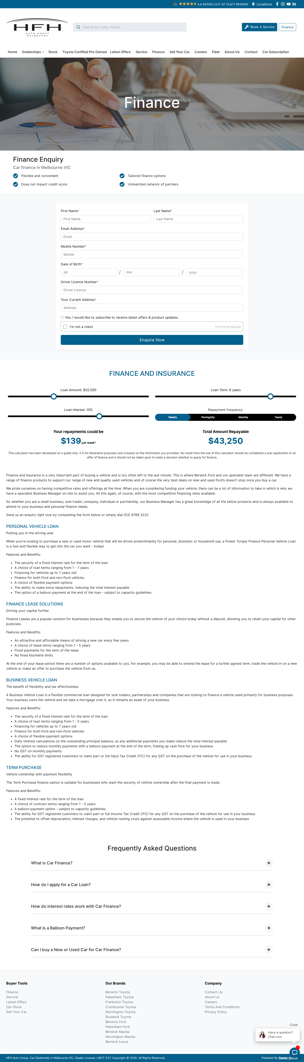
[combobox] (130, 27)
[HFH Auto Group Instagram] (283, 4)
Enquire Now (152, 339)
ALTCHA (236, 326)
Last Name (163, 211)
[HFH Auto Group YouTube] (289, 4)
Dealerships (31, 52)
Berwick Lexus (116, 1041)
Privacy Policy (216, 1012)
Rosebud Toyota (118, 1017)
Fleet (216, 52)
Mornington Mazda (120, 1037)
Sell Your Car (180, 52)
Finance (158, 52)
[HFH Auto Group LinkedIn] (295, 4)
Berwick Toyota (117, 992)
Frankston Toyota (119, 1002)
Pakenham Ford (117, 1027)
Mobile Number (73, 246)
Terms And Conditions (222, 1007)
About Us (232, 52)
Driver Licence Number (79, 282)
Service (141, 52)
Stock (52, 52)
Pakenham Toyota (119, 997)
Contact (251, 52)
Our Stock (14, 1007)
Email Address (73, 229)
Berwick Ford (115, 1022)
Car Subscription (275, 52)
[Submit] (78, 27)
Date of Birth (72, 264)
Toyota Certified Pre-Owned (84, 52)
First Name (70, 211)
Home (12, 52)
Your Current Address (78, 300)
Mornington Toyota (120, 1012)
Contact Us (214, 992)
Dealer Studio (288, 1058)
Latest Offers (120, 52)
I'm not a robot (81, 327)
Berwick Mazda (117, 1032)
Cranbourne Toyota (120, 1007)
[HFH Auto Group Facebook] (278, 4)
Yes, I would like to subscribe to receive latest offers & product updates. (121, 317)
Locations (264, 4)
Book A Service (262, 27)
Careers (201, 52)
